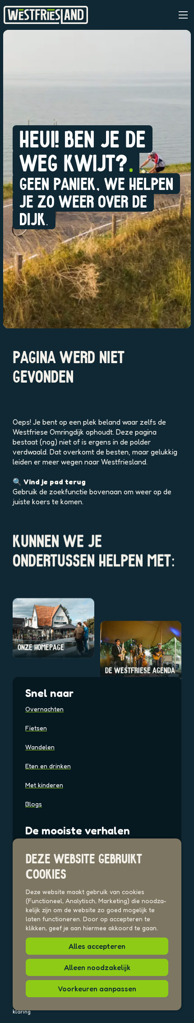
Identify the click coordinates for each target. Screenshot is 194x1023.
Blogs (33, 804)
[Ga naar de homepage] (46, 15)
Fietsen (36, 728)
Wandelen (40, 747)
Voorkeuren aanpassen (97, 988)
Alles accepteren (97, 946)
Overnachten (44, 709)
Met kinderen (44, 785)
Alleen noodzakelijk (97, 967)
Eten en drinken (48, 766)
